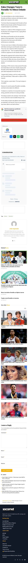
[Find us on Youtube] (24, 560)
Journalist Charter (7, 545)
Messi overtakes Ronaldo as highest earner (12, 292)
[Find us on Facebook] (17, 560)
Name (3, 450)
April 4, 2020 (17, 13)
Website (3, 463)
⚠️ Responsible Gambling (9, 551)
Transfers (5, 538)
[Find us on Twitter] (19, 560)
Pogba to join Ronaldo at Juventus (10, 298)
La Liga (9, 500)
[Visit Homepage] (14, 2)
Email (3, 457)
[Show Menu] (1, 2)
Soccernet (5, 500)
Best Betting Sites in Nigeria (9, 523)
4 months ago (4, 288)
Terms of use (6, 549)
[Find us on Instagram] (22, 560)
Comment (4, 432)
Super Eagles (6, 537)
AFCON (4, 533)
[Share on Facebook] (11, 136)
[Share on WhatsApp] (18, 136)
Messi (5, 216)
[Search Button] (26, 2)
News (3, 262)
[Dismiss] (26, 109)
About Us (5, 543)
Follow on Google (14, 120)
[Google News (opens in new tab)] (7, 130)
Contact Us (5, 547)
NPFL (4, 535)
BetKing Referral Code (8, 526)
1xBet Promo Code (7, 528)
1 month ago (4, 268)
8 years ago (4, 294)
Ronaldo (11, 216)
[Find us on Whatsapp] (15, 560)
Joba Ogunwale (8, 13)
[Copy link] (21, 136)
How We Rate (6, 521)
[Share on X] (14, 136)
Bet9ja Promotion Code (8, 524)
